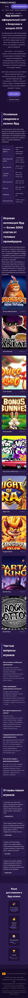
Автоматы (18, 13)
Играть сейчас (14, 94)
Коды (11, 10)
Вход (7, 6)
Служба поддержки (20, 10)
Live (3, 10)
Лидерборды (10, 13)
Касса (7, 10)
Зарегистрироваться (19, 6)
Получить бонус (14, 99)
